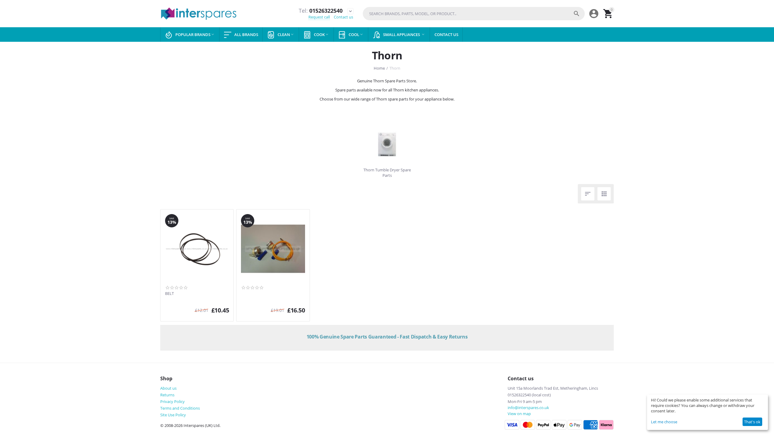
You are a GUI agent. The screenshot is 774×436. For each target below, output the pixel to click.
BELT (169, 293)
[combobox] (474, 13)
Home (379, 68)
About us (168, 388)
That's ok (752, 421)
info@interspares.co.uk (528, 407)
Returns (167, 395)
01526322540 (321, 11)
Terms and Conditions (180, 408)
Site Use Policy (173, 415)
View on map (519, 413)
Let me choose (664, 421)
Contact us (343, 17)
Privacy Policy (172, 401)
